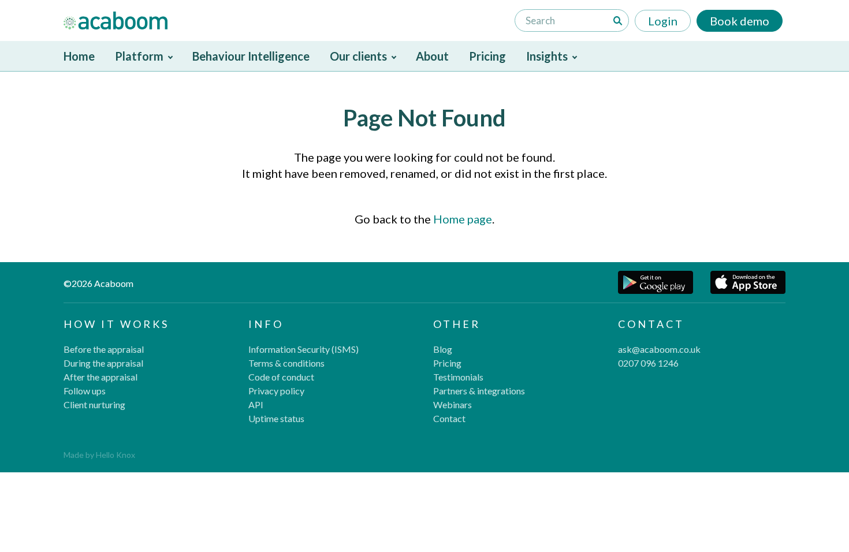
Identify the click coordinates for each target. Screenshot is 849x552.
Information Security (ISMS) (303, 349)
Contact (449, 418)
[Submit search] (618, 20)
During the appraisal (103, 362)
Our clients (358, 56)
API (255, 404)
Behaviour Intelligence (251, 56)
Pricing (487, 56)
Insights (547, 56)
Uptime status (276, 418)
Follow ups (85, 390)
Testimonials (458, 376)
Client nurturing (94, 404)
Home (79, 56)
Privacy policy (276, 390)
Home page (462, 219)
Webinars (452, 404)
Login (662, 21)
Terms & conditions (286, 362)
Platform (139, 56)
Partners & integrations (479, 390)
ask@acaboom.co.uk (659, 349)
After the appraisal (100, 376)
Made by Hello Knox (99, 455)
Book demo (739, 21)
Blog (442, 349)
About (432, 56)
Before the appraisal (104, 349)
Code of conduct (281, 376)
